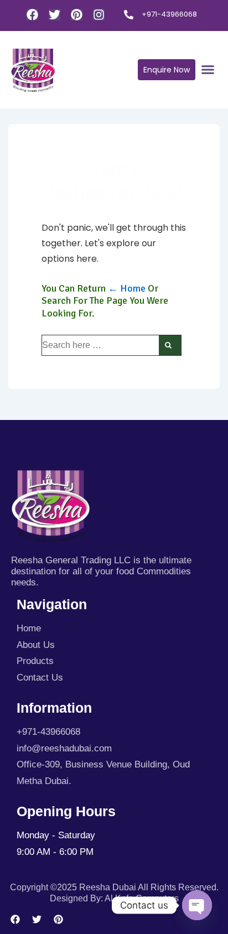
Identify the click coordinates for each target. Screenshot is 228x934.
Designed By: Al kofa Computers (114, 898)
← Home (127, 288)
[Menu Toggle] (208, 69)
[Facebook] (32, 14)
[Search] (170, 345)
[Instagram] (99, 14)
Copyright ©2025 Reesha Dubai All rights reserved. (114, 887)
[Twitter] (54, 14)
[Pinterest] (76, 14)
